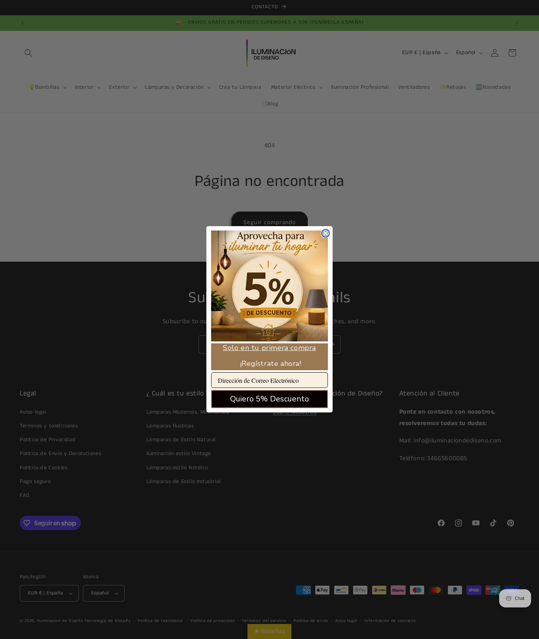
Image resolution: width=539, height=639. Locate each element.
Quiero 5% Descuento (269, 399)
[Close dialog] (325, 233)
